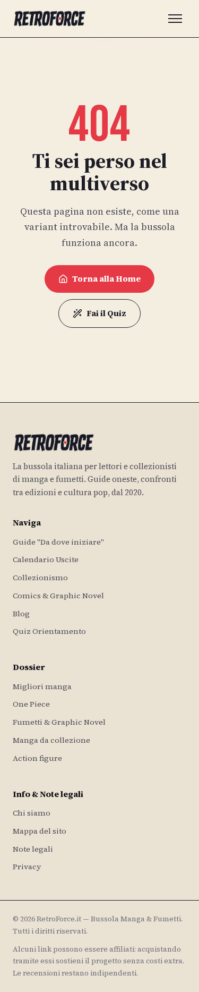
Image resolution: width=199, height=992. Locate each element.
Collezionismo (40, 577)
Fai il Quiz (106, 313)
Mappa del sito (39, 831)
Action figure (37, 758)
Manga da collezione (51, 740)
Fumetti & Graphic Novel (59, 722)
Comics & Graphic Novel (58, 595)
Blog (21, 613)
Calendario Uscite (46, 559)
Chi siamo (31, 813)
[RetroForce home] (49, 19)
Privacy (27, 866)
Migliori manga (42, 686)
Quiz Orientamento (49, 631)
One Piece (31, 704)
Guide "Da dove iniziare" (58, 542)
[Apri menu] (175, 18)
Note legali (33, 849)
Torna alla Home (106, 278)
